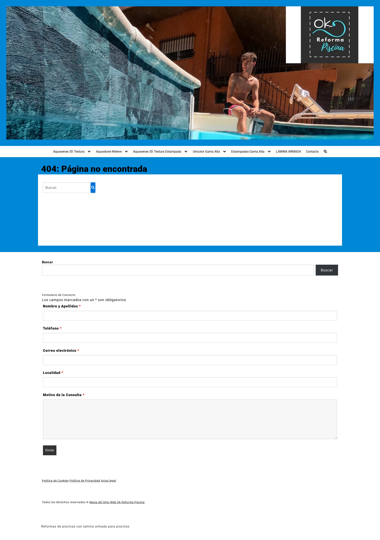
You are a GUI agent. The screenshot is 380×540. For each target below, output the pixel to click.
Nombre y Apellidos (62, 306)
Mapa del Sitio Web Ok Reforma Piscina (117, 502)
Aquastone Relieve (109, 151)
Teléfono (52, 328)
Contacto (312, 151)
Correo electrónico (61, 351)
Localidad (53, 373)
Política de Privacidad (84, 480)
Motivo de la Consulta (64, 395)
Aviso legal (108, 480)
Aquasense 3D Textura (69, 151)
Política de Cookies (55, 480)
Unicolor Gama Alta (206, 151)
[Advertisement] (215, 210)
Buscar (47, 262)
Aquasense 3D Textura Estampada (157, 151)
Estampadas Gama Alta (247, 151)
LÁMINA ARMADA (288, 151)
